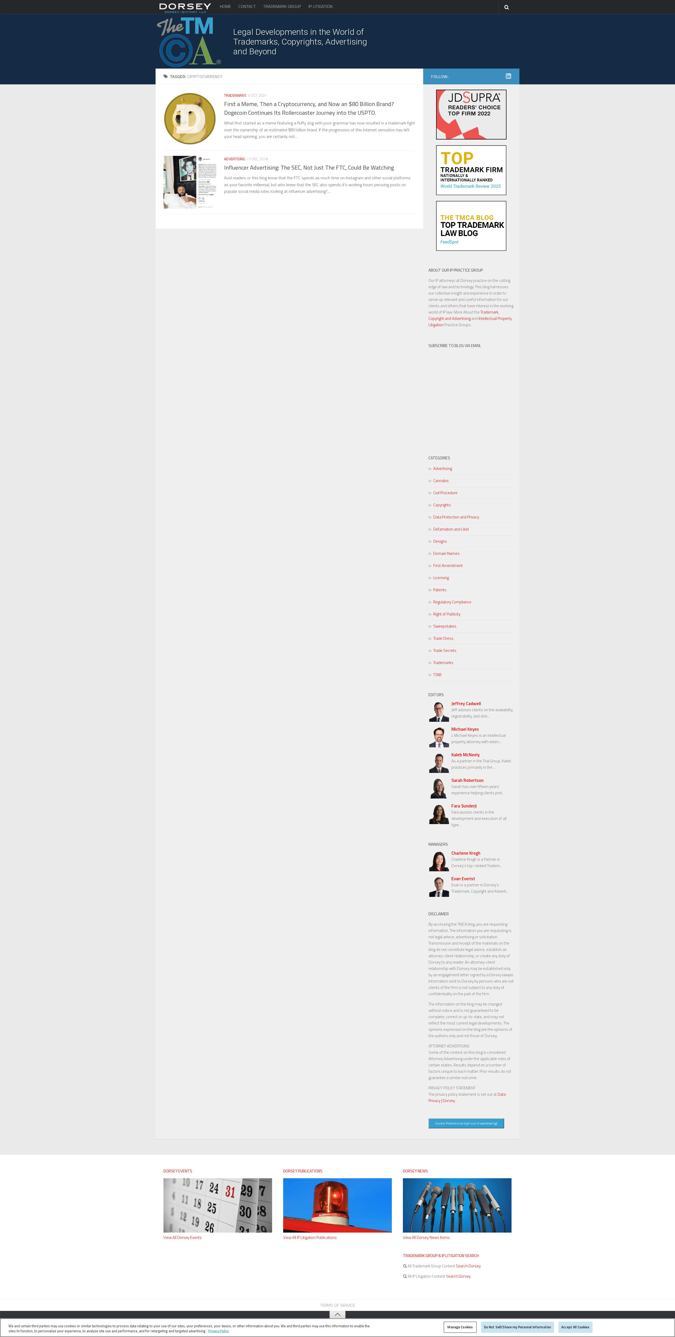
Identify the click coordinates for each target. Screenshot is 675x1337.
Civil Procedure (445, 493)
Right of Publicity (446, 614)
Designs (440, 541)
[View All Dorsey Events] (217, 1231)
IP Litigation (320, 6)
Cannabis (441, 481)
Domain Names (446, 553)
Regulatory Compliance (452, 602)
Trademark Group (282, 6)
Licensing (441, 578)
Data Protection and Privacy (456, 517)
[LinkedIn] (508, 76)
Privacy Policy (218, 1331)
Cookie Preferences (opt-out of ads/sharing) (466, 1123)
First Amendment (448, 565)
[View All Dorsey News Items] (457, 1231)
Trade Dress (443, 638)
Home (225, 6)
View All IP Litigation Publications (310, 1237)
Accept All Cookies (575, 1327)
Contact (247, 6)
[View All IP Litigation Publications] (337, 1231)
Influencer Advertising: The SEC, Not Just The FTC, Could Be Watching (309, 167)
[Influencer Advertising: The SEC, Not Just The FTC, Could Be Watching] (189, 182)
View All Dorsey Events (182, 1237)
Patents (439, 590)
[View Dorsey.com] (185, 12)
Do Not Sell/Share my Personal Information (517, 1327)
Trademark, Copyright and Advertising (463, 315)
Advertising (234, 159)
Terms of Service (337, 1305)
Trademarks (235, 95)
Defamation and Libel (451, 529)
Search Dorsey (468, 1266)
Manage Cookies (460, 1327)
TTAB (437, 675)
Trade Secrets (444, 650)
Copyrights (442, 505)
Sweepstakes (444, 626)
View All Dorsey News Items (426, 1237)
